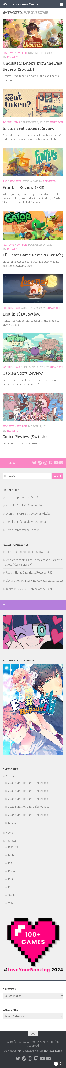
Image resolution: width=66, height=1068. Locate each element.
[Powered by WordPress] (19, 1051)
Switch (22, 53)
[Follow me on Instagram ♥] (45, 463)
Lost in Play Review (22, 314)
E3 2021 (13, 822)
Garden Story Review (23, 373)
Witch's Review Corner (21, 4)
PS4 (10, 879)
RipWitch (13, 57)
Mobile (12, 855)
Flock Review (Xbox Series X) (44, 580)
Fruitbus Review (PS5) (23, 187)
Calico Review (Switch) (25, 436)
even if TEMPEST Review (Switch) (28, 513)
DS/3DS (13, 847)
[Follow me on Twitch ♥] (51, 463)
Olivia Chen (13, 580)
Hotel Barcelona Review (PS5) (34, 572)
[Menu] (62, 4)
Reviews (8, 53)
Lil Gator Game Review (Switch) (33, 254)
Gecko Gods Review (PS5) (34, 551)
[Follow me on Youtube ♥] (56, 463)
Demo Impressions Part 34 (22, 530)
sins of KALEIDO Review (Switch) (27, 505)
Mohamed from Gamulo (21, 560)
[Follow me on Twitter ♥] (34, 463)
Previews (14, 871)
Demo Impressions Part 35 (22, 497)
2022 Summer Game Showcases (28, 782)
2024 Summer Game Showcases (28, 798)
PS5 (5, 181)
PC (4, 122)
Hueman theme (53, 1050)
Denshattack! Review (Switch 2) (26, 521)
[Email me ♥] (61, 463)
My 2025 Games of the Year (34, 589)
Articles (11, 776)
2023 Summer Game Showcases (28, 790)
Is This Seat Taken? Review (29, 128)
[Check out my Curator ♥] (40, 463)
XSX (11, 903)
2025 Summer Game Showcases (28, 806)
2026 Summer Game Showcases (28, 814)
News (9, 832)
